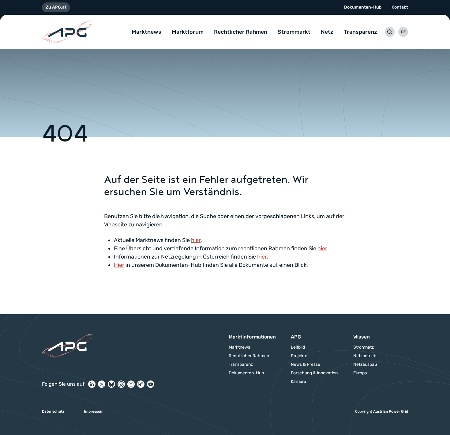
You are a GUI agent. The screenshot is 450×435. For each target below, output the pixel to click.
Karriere (298, 381)
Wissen (361, 337)
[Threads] (121, 384)
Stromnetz (363, 347)
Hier (119, 265)
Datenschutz (53, 411)
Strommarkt (294, 31)
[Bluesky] (111, 384)
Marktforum (188, 31)
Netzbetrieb (364, 356)
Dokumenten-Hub (363, 7)
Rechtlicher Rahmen (240, 31)
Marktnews (146, 31)
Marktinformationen (252, 337)
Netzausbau (365, 364)
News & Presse (305, 364)
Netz (327, 31)
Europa (360, 373)
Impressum (93, 411)
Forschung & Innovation (314, 373)
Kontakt (400, 7)
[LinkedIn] (92, 384)
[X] (101, 384)
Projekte (299, 356)
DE (403, 32)
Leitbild (298, 347)
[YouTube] (150, 384)
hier (196, 240)
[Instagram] (131, 384)
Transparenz (360, 31)
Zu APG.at (56, 7)
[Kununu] (140, 384)
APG (296, 337)
